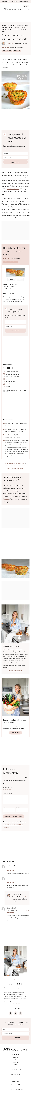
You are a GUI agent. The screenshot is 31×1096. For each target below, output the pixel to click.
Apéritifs (8, 463)
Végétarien (20, 469)
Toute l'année (12, 469)
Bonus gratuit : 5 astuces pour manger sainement (14, 1)
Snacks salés (25, 467)
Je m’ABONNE (15, 732)
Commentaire (8, 793)
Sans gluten (16, 467)
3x (14, 368)
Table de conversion (15, 1074)
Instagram (6, 499)
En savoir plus (15, 1004)
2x (11, 368)
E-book (15, 1077)
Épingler (17, 50)
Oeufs (24, 463)
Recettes (11, 25)
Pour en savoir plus (16, 670)
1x (8, 368)
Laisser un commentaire (10, 261)
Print (11, 280)
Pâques (23, 465)
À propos (15, 1057)
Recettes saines (7, 467)
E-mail (18, 807)
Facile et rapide (16, 463)
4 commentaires (20, 47)
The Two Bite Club (13, 189)
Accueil (4, 25)
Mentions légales (15, 1062)
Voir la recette (7, 50)
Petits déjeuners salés (16, 27)
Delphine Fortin (11, 43)
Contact (15, 1059)
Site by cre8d (15, 1092)
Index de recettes (15, 1072)
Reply (27, 868)
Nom (5, 807)
